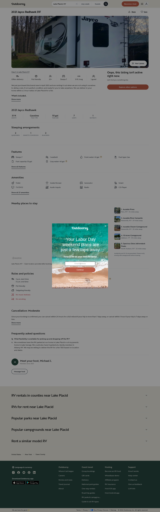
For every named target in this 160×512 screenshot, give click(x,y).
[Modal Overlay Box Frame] (80, 256)
